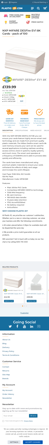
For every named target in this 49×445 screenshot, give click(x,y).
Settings (14, 442)
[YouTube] (24, 326)
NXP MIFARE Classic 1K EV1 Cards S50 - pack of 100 (13, 294)
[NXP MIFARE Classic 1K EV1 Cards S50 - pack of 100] (13, 282)
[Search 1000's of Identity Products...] (38, 8)
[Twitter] (10, 326)
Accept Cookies (32, 442)
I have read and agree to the (19, 421)
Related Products (10, 267)
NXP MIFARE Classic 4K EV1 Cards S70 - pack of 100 (36, 294)
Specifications (21, 130)
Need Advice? (36, 130)
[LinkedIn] (31, 326)
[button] (9, 301)
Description (7, 130)
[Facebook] (17, 326)
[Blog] (38, 326)
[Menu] (32, 8)
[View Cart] (45, 8)
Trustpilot (24, 313)
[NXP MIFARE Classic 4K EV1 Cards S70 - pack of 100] (36, 282)
